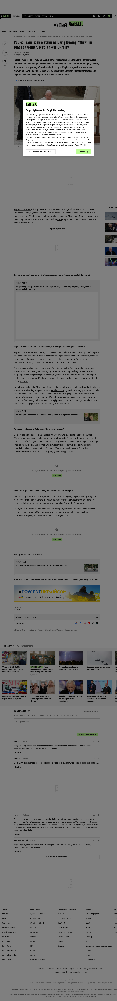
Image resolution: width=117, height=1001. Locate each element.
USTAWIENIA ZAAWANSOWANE (40, 152)
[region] (58, 128)
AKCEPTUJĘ (83, 152)
